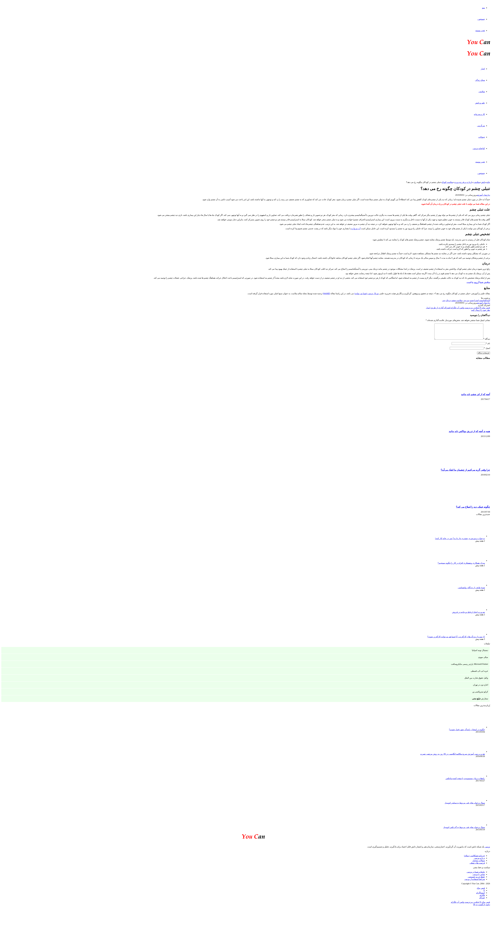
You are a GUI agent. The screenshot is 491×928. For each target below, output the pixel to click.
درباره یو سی (479, 858)
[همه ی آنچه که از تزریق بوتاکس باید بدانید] (465, 426)
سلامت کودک (447, 182)
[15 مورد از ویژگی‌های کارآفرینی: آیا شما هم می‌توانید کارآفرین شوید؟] (471, 634)
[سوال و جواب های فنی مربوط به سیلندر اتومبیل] (471, 800)
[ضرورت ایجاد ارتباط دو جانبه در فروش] (471, 610)
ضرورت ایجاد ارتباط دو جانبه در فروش (468, 612)
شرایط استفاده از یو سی (474, 879)
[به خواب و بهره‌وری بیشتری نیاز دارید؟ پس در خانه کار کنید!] (471, 536)
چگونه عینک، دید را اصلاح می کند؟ (473, 507)
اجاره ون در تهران (480, 685)
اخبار (483, 69)
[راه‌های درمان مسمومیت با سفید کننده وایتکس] (471, 776)
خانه (488, 182)
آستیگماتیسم (484, 300)
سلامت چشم (456, 300)
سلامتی (481, 91)
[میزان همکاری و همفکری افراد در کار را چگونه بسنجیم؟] (471, 560)
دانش (483, 182)
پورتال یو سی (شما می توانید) (366, 293)
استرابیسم (474, 300)
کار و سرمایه (479, 114)
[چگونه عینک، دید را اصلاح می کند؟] (465, 502)
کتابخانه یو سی (479, 148)
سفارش (480, 698)
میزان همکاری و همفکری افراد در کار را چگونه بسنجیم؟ (461, 563)
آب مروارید (355, 228)
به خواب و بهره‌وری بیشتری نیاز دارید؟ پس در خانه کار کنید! (460, 538)
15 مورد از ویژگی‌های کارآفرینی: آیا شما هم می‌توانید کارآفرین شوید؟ (456, 637)
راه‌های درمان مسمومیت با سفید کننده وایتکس (465, 778)
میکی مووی (483, 657)
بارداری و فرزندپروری (463, 182)
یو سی (487, 847)
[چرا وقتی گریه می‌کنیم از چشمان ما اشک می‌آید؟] (465, 465)
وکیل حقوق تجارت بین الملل (476, 678)
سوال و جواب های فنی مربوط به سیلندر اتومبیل (465, 803)
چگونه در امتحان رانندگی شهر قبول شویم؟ (467, 729)
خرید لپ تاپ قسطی (479, 671)
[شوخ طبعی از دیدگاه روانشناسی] (471, 585)
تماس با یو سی (478, 874)
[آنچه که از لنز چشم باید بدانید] (465, 389)
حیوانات (481, 137)
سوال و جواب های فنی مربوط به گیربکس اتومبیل (464, 827)
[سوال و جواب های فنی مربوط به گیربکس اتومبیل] (471, 825)
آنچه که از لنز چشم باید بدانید (475, 394)
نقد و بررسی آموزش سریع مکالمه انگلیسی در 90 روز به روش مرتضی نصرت (452, 754)
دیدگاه (486, 339)
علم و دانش (480, 103)
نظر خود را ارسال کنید (480, 310)
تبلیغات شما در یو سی (476, 872)
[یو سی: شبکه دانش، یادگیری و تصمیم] (471, 44)
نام (488, 343)
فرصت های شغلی (477, 863)
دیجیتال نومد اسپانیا (480, 650)
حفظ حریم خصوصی (476, 877)
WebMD (326, 293)
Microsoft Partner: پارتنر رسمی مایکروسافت (469, 664)
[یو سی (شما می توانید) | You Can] (245, 836)
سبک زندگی (480, 80)
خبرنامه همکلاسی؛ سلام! (474, 856)
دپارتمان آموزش (483, 195)
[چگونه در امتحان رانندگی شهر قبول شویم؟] (471, 727)
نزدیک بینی (446, 300)
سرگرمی (481, 126)
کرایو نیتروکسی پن (480, 692)
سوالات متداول (478, 860)
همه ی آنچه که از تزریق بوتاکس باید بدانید (469, 431)
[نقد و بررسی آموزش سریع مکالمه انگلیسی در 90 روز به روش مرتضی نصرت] (471, 751)
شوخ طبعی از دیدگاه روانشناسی (471, 587)
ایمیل (487, 348)
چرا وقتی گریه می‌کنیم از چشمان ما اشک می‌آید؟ (465, 470)
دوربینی (466, 300)
